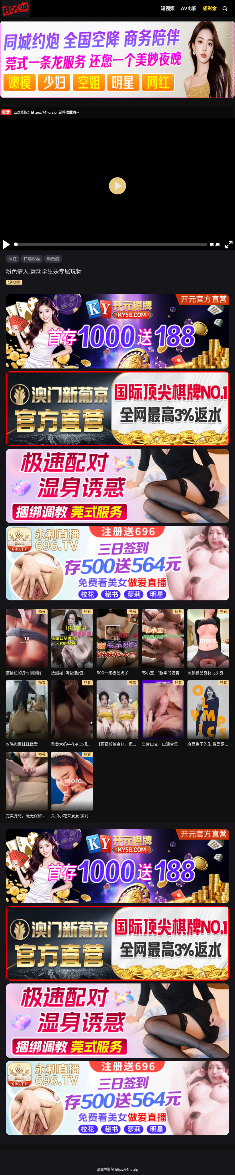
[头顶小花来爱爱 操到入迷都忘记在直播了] (72, 781)
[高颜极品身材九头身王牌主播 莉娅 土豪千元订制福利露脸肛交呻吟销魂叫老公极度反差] (208, 638)
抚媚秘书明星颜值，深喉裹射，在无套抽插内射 (72, 672)
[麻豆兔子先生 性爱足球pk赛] (208, 709)
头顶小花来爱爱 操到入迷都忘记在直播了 (72, 815)
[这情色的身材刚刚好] (27, 638)
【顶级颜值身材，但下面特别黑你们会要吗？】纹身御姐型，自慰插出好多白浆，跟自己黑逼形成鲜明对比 (117, 744)
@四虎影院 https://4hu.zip (117, 1169)
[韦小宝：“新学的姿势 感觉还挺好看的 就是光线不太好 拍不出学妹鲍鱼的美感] (163, 638)
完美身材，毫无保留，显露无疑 (27, 815)
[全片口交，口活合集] (163, 709)
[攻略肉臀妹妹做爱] (27, 709)
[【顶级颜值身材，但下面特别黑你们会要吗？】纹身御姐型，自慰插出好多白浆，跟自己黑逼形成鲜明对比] (117, 709)
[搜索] (225, 8)
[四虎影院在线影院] (15, 8)
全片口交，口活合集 (160, 744)
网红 (13, 258)
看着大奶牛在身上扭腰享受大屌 (72, 744)
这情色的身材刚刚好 (24, 672)
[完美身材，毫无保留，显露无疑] (27, 781)
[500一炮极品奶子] (117, 638)
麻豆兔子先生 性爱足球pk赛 (208, 744)
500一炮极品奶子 (112, 672)
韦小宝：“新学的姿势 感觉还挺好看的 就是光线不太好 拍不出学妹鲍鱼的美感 (163, 672)
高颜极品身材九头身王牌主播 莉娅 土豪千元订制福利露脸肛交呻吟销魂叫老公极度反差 (208, 672)
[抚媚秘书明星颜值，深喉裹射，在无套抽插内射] (72, 638)
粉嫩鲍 (53, 258)
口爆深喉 (32, 258)
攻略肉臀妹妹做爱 (22, 744)
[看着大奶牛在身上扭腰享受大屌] (72, 709)
